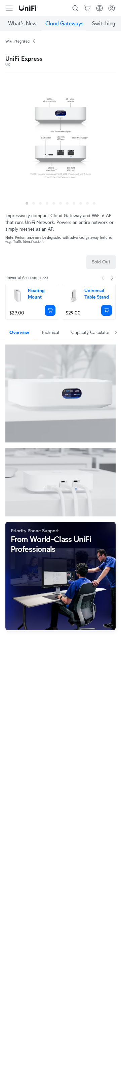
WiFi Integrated (17, 41)
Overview (19, 332)
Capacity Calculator (90, 332)
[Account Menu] (112, 8)
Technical (50, 332)
